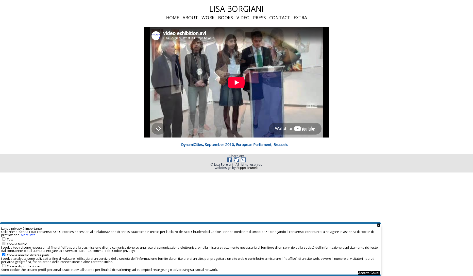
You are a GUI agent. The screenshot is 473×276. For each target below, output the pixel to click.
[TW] (237, 161)
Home (172, 17)
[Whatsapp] (243, 161)
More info (28, 235)
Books (225, 17)
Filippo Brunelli (247, 167)
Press (259, 17)
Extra (300, 17)
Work (208, 17)
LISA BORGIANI (236, 8)
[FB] (230, 161)
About (190, 17)
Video (243, 17)
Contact (279, 17)
